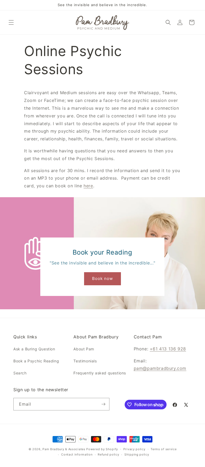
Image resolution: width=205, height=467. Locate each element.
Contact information (76, 454)
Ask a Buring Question (34, 349)
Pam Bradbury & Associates (63, 449)
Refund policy (108, 454)
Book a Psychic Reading (36, 361)
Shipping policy (136, 454)
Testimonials (85, 361)
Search (20, 373)
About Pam (83, 349)
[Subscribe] (103, 404)
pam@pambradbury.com (160, 368)
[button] (11, 22)
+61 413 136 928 (168, 348)
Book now (102, 278)
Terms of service (163, 449)
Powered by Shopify (102, 449)
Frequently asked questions (99, 373)
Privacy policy (134, 449)
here (88, 185)
